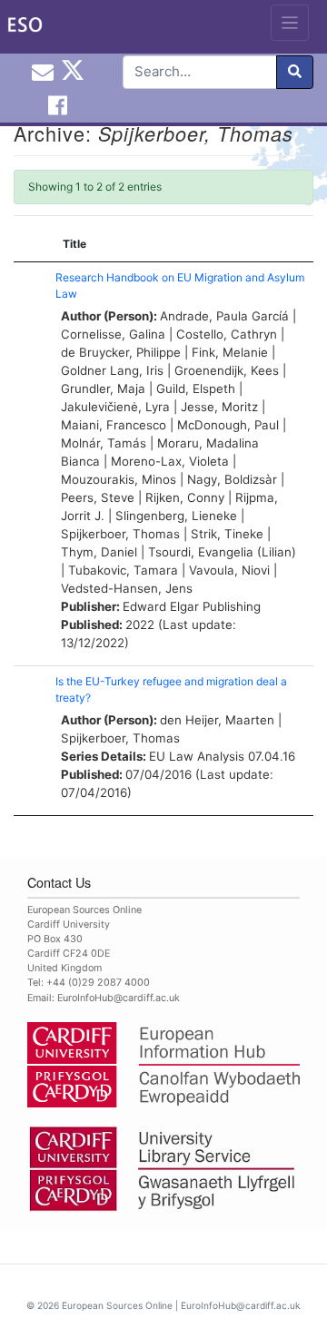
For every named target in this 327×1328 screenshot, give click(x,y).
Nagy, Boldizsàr (232, 479)
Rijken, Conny (184, 497)
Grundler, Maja (103, 388)
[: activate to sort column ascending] (30, 244)
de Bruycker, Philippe (121, 352)
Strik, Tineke (227, 533)
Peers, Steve (97, 497)
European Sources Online (117, 1305)
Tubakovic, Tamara (123, 570)
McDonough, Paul (228, 425)
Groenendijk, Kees (226, 370)
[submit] (294, 72)
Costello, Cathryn (226, 334)
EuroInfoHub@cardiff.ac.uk (118, 998)
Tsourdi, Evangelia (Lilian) (222, 552)
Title (74, 244)
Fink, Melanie (230, 352)
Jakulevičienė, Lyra (115, 406)
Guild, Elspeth (195, 388)
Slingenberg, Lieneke (176, 515)
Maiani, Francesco (113, 425)
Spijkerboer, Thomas (120, 533)
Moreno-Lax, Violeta (170, 461)
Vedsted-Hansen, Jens (127, 588)
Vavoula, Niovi (229, 570)
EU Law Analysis (196, 756)
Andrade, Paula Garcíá (224, 316)
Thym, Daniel (99, 552)
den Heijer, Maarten (217, 720)
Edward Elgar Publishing (192, 606)
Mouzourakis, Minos (118, 479)
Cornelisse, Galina (113, 334)
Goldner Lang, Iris (112, 370)
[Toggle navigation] (290, 23)
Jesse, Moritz (219, 406)
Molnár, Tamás (103, 443)
